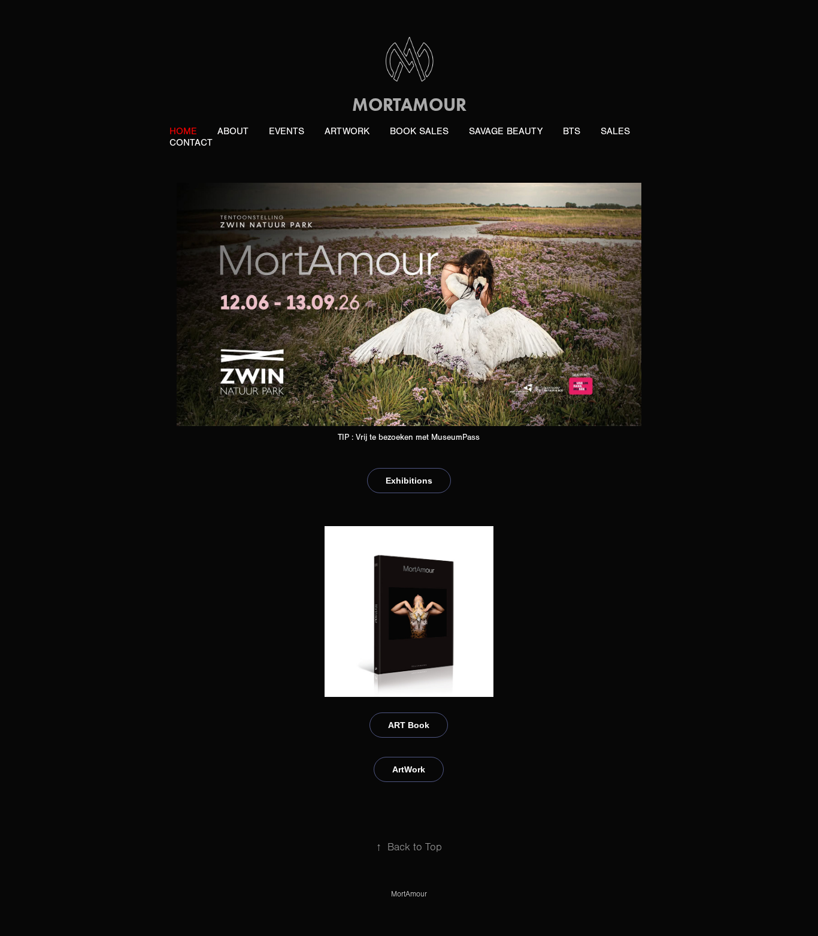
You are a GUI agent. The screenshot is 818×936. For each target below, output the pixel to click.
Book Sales (419, 131)
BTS (571, 131)
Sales (615, 131)
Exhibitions (409, 480)
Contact (191, 142)
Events (286, 131)
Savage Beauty (506, 131)
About (233, 131)
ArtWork (347, 131)
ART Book (408, 725)
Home (183, 131)
